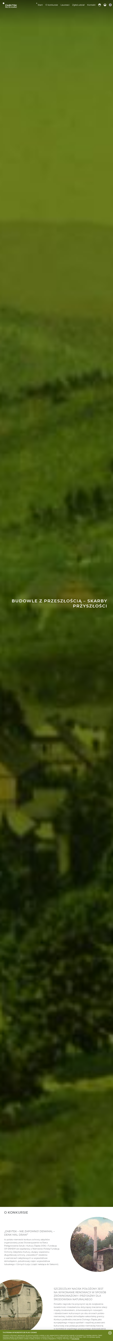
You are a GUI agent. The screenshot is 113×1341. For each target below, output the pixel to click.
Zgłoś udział (78, 5)
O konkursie (51, 5)
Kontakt (91, 5)
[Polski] (99, 5)
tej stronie (75, 1338)
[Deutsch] (105, 5)
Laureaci (65, 5)
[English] (110, 5)
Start (40, 5)
